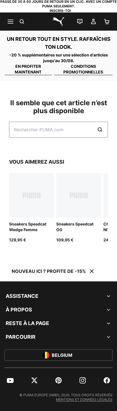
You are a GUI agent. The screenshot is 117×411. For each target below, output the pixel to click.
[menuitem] (10, 380)
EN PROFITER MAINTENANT (28, 69)
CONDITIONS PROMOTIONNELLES (83, 69)
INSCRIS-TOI (60, 11)
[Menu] (10, 21)
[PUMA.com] (58, 21)
